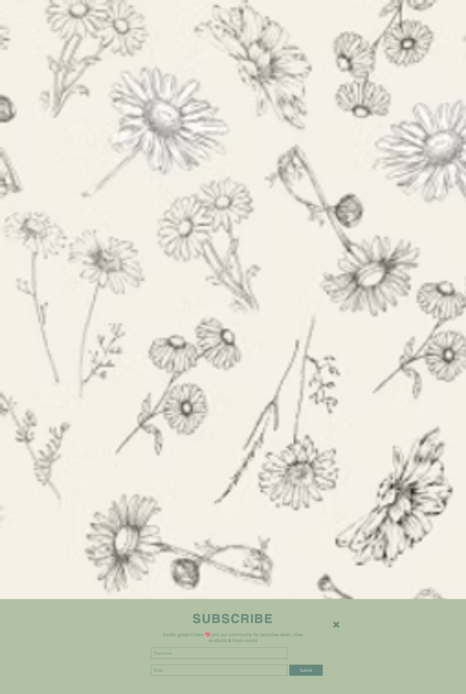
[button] (336, 624)
